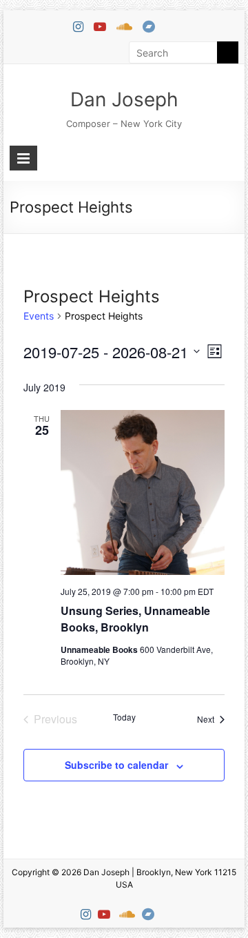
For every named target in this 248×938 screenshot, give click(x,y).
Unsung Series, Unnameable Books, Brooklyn (135, 619)
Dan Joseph (124, 99)
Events (38, 316)
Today (124, 717)
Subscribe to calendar (116, 765)
